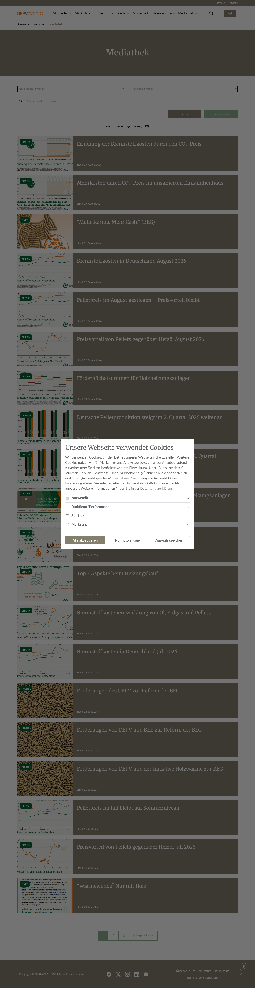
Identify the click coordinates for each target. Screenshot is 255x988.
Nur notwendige (127, 540)
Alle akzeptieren (85, 540)
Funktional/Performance (90, 507)
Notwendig (79, 498)
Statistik (77, 515)
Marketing (79, 524)
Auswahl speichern (169, 540)
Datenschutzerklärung (156, 488)
